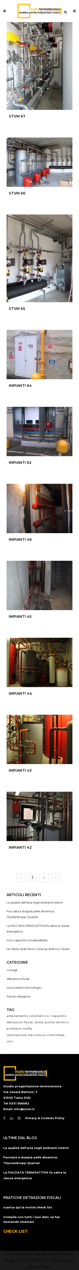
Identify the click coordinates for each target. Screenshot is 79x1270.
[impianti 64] (39, 354)
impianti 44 (20, 693)
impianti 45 (20, 616)
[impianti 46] (39, 508)
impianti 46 (20, 540)
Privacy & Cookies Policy (45, 1118)
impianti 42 (20, 847)
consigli (12, 970)
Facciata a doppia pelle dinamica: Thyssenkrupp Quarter (30, 1160)
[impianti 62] (39, 431)
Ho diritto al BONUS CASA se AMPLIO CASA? (38, 949)
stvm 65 (17, 309)
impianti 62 (20, 463)
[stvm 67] (39, 66)
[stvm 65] (39, 258)
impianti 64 (20, 386)
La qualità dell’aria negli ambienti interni (35, 902)
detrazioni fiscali (18, 979)
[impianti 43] (39, 739)
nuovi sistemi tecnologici (24, 987)
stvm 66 (17, 193)
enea (39, 1022)
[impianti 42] (39, 816)
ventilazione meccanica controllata (35, 1035)
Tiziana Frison (40, 1267)
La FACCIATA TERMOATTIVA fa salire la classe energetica (34, 1175)
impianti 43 (20, 770)
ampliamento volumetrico (28, 1016)
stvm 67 (17, 116)
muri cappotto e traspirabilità (27, 940)
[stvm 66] (39, 162)
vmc (10, 1041)
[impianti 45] (39, 585)
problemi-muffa (19, 1028)
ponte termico (57, 1022)
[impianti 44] (39, 662)
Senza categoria (18, 996)
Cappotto (58, 1016)
